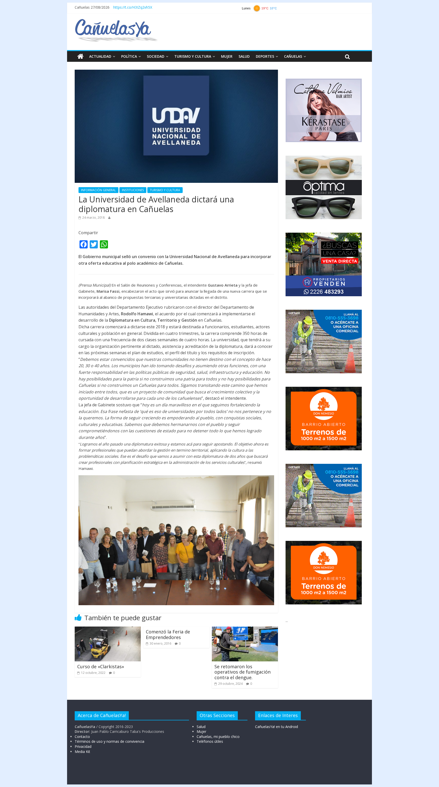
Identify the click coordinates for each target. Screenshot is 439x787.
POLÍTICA (129, 56)
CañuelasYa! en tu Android (276, 726)
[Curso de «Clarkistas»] (108, 629)
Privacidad (83, 746)
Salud (201, 726)
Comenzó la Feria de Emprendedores (168, 634)
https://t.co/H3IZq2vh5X (132, 7)
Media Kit (82, 751)
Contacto (82, 736)
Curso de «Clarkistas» (100, 666)
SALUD (244, 56)
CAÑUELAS (293, 56)
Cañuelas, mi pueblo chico (218, 736)
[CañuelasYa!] (116, 21)
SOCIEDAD (155, 56)
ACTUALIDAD (100, 56)
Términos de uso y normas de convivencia (109, 741)
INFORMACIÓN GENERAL (98, 190)
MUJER (226, 56)
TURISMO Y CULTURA (192, 56)
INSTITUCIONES (133, 190)
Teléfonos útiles (210, 741)
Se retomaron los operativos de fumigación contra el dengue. (242, 671)
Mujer (201, 731)
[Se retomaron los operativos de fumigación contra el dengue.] (245, 629)
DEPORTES (265, 56)
